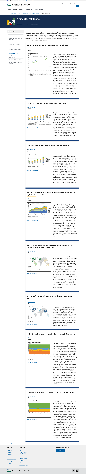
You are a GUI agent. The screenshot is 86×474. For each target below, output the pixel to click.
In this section (11, 31)
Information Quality (11, 459)
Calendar (64, 3)
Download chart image (32, 77)
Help (8, 456)
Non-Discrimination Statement (24, 453)
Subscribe (60, 450)
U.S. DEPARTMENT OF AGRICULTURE (20, 5)
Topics (9, 9)
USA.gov (21, 462)
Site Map (9, 463)
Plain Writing (22, 456)
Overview (11, 35)
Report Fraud (23, 458)
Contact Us (76, 3)
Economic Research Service (21, 4)
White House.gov (23, 465)
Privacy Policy (10, 461)
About (68, 3)
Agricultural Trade (13, 53)
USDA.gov (22, 460)
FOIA (21, 450)
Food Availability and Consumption (13, 56)
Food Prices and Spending (15, 59)
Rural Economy (12, 47)
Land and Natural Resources (15, 42)
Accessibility (10, 450)
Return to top (10, 443)
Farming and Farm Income (14, 44)
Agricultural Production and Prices (15, 50)
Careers (71, 3)
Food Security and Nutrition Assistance (15, 62)
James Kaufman (34, 24)
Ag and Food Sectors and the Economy (15, 39)
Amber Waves (39, 9)
